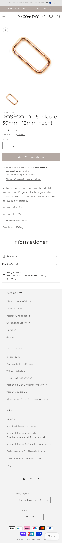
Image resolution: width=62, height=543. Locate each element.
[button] (3, 16)
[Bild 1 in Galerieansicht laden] (12, 99)
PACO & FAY (22, 539)
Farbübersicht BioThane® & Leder (26, 451)
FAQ (9, 465)
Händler (11, 329)
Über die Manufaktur (18, 301)
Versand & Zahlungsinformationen (26, 384)
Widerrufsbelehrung (18, 371)
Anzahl (6, 139)
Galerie (10, 419)
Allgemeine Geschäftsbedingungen (27, 399)
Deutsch (29, 516)
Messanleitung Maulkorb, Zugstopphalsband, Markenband (25, 435)
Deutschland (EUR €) (29, 500)
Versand (21, 134)
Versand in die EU (16, 391)
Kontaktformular (16, 308)
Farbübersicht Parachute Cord (24, 458)
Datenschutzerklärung (19, 364)
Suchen (10, 337)
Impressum (13, 356)
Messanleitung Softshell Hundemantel (29, 444)
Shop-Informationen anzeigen (23, 179)
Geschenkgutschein (18, 322)
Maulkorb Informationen (21, 426)
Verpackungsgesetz (18, 315)
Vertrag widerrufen (21, 378)
